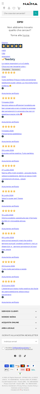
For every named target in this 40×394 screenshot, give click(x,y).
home (26, 35)
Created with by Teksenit (20, 390)
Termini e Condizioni (9, 386)
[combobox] (20, 13)
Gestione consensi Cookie (20, 388)
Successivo (16, 69)
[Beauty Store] (4, 8)
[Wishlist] (13, 8)
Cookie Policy (32, 386)
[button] (2, 3)
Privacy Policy (22, 386)
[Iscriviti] (35, 341)
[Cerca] (35, 13)
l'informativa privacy (20, 348)
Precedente (6, 69)
